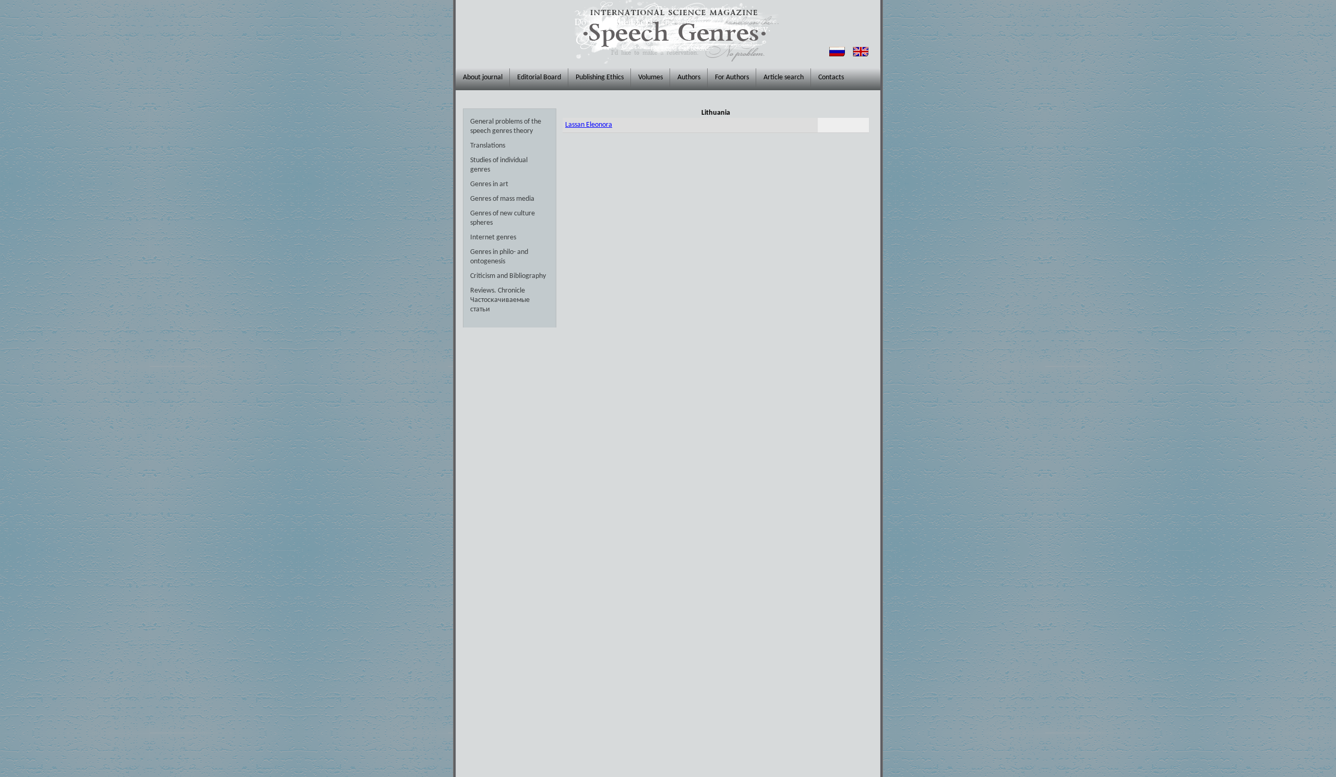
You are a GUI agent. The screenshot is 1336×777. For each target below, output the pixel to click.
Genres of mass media (502, 199)
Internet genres (493, 237)
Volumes (650, 77)
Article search (784, 77)
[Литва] (837, 54)
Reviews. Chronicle (497, 291)
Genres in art (489, 184)
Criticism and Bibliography (508, 276)
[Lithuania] (860, 54)
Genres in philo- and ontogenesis (499, 256)
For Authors (732, 77)
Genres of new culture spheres (502, 218)
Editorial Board (539, 77)
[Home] (674, 32)
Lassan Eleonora (588, 125)
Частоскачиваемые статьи (500, 304)
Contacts (831, 77)
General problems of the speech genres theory (505, 126)
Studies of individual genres (499, 165)
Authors (688, 77)
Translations (487, 146)
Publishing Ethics (600, 77)
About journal (483, 77)
